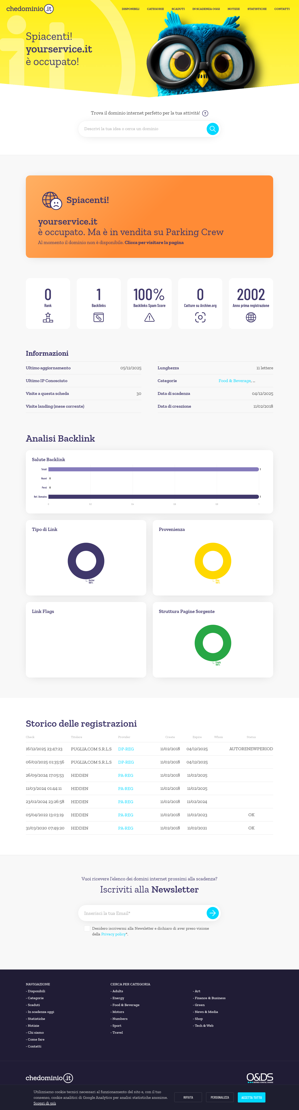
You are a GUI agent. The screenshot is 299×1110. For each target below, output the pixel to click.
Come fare (35, 1039)
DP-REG (126, 749)
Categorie (155, 9)
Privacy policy (113, 934)
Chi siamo (35, 1032)
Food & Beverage (235, 380)
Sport (115, 1025)
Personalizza (220, 1097)
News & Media (205, 1011)
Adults (116, 991)
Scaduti (178, 9)
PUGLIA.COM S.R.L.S (91, 749)
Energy (117, 998)
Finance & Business (209, 998)
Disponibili (130, 9)
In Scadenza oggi (206, 9)
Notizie (234, 9)
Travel (116, 1032)
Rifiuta (188, 1097)
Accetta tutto (251, 1097)
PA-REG (125, 775)
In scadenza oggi (40, 1011)
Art (196, 991)
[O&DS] (260, 1078)
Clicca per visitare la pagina (154, 242)
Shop (198, 1018)
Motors (117, 1011)
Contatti (282, 9)
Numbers (119, 1018)
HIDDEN (79, 775)
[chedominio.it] (30, 9)
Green (199, 1005)
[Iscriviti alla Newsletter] (213, 913)
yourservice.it (67, 221)
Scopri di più (45, 1103)
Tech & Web (203, 1025)
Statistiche (257, 9)
